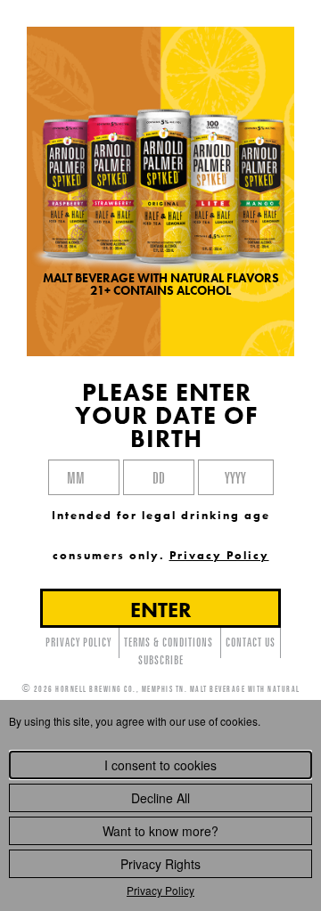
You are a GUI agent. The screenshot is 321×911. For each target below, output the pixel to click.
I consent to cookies (160, 765)
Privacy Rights (160, 864)
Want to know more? (160, 831)
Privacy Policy (160, 890)
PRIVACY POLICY (78, 642)
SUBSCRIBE (161, 660)
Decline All (160, 798)
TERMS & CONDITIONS (168, 642)
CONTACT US (251, 642)
